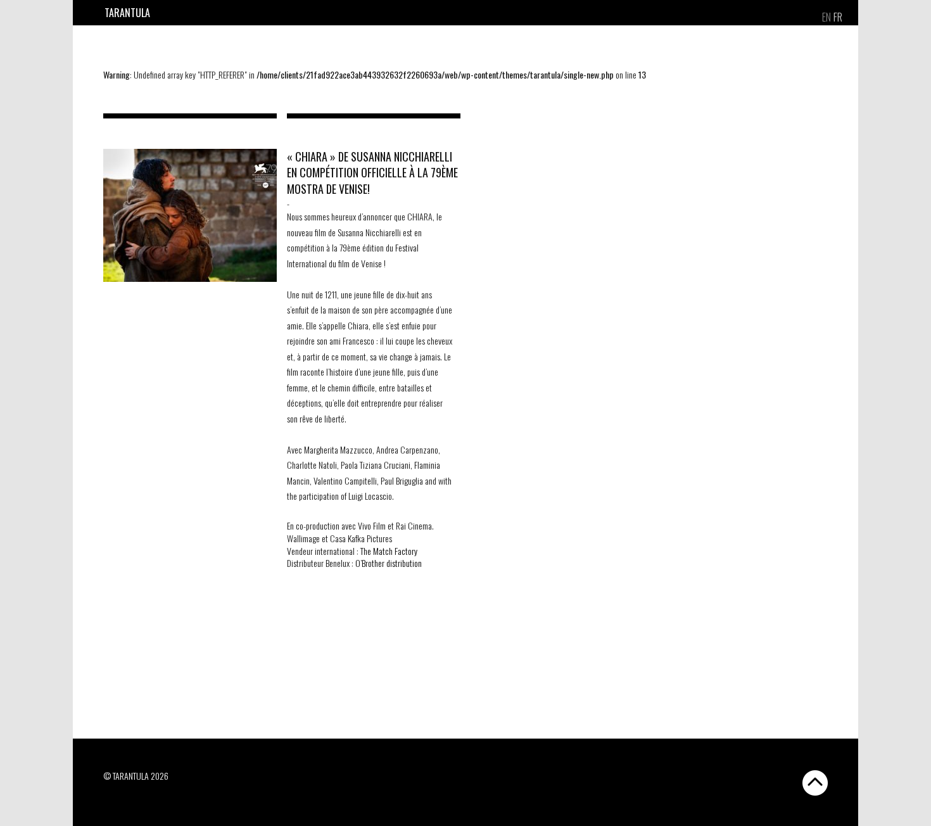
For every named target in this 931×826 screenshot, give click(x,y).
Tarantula (127, 12)
